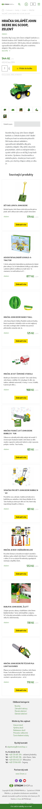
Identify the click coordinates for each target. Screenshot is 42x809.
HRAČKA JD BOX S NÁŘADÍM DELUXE (18, 550)
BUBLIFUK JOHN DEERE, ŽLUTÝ (16, 607)
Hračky (17, 10)
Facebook (20, 780)
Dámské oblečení (21, 714)
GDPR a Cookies (28, 803)
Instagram (16, 780)
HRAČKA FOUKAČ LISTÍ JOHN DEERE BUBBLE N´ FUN (18, 432)
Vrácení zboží (18, 725)
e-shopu (18, 799)
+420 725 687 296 (15, 757)
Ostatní (24, 10)
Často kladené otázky (21, 735)
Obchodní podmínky (15, 803)
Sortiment (9, 10)
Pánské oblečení (20, 711)
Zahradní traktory (21, 709)
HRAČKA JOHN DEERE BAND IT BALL (18, 317)
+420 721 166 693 (15, 762)
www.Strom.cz (21, 774)
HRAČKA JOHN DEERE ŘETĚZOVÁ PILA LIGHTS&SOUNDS (19, 664)
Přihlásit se (26, 4)
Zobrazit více (21, 225)
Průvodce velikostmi (20, 733)
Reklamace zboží (19, 730)
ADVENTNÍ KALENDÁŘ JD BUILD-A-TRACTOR (18, 258)
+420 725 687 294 (15, 755)
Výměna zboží (18, 728)
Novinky (17, 706)
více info (5, 51)
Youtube (24, 780)
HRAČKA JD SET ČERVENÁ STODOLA (18, 374)
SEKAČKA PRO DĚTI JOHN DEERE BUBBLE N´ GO (21, 491)
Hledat (18, 4)
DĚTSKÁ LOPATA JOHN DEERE (16, 205)
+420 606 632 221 (15, 760)
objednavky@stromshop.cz (17, 747)
